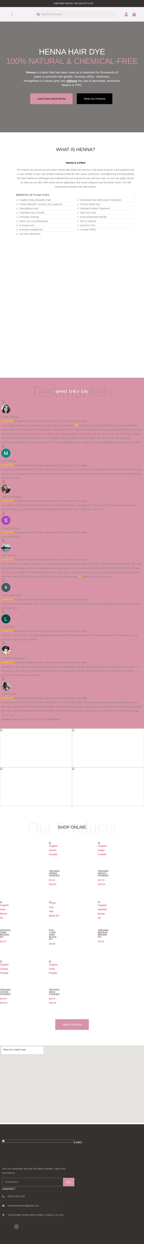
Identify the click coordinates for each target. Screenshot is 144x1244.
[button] (142, 14)
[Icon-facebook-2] (6, 1226)
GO (69, 1182)
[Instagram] (16, 1226)
